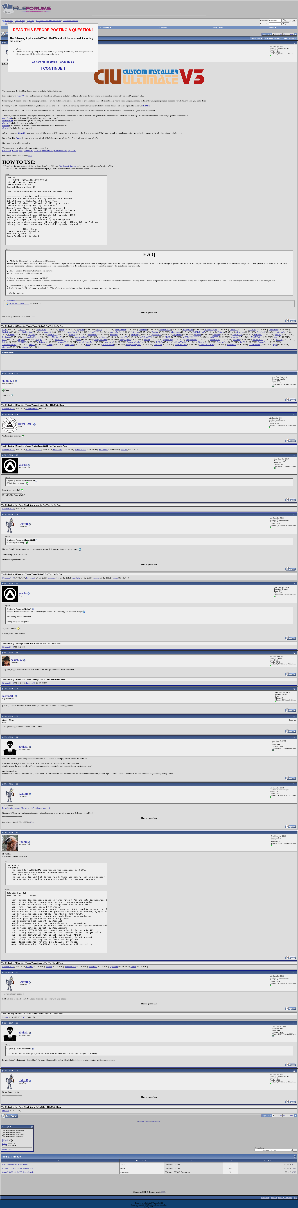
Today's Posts (217, 27)
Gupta (18, 138)
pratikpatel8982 (100, 339)
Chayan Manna (60, 150)
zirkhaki (25, 347)
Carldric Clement (33, 449)
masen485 (8, 696)
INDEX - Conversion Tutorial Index (15, 1164)
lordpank (6, 337)
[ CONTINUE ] (53, 68)
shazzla (96, 578)
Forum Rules (6, 1149)
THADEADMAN (9, 344)
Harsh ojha (51, 334)
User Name (264, 20)
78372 (22, 329)
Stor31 (242, 342)
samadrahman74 (85, 342)
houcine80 (28, 150)
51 (284, 34)
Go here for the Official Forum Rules (53, 62)
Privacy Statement (285, 1198)
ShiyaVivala (180, 342)
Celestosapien (211, 329)
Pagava (39, 339)
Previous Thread (144, 1121)
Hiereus (72, 334)
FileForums (9, 21)
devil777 (94, 332)
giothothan (282, 332)
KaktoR (23, 524)
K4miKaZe (237, 334)
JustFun (216, 334)
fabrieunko (175, 332)
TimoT (32, 344)
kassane (278, 334)
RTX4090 (22, 342)
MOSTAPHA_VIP (190, 337)
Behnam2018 (165, 329)
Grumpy (11, 334)
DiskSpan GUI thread (68, 166)
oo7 (4, 339)
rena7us (279, 339)
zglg (275, 344)
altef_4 (5, 123)
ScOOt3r (159, 342)
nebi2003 (214, 337)
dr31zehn (135, 332)
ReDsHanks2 (258, 339)
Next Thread (155, 1121)
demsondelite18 (70, 332)
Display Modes (288, 38)
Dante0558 (273, 329)
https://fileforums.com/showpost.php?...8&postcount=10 (26, 808)
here (30, 155)
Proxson (147, 339)
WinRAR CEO (181, 344)
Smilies (4, 1142)
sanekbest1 (109, 342)
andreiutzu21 (120, 329)
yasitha (124, 449)
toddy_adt (69, 344)
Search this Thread (272, 38)
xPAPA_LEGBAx (206, 344)
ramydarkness (191, 339)
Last (291, 34)
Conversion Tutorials (70, 21)
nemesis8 (235, 337)
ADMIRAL (41, 329)
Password (263, 24)
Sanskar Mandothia (135, 342)
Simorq (5, 125)
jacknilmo (156, 334)
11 (281, 34)
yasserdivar (231, 344)
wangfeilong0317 (133, 344)
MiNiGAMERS (146, 337)
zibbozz (5, 347)
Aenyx (61, 329)
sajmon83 (72, 150)
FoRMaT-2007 (198, 332)
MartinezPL (57, 337)
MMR (167, 337)
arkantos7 (143, 329)
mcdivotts (103, 337)
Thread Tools (255, 38)
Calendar (163, 27)
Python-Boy (168, 339)
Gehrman (240, 332)
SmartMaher (222, 342)
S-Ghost (42, 342)
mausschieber (47, 150)
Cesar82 (6, 128)
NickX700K (256, 337)
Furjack (220, 332)
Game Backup (20, 21)
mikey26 (123, 337)
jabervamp (135, 334)
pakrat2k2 (6, 150)
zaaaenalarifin (254, 344)
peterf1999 (7, 118)
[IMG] (4, 1144)
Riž (3, 342)
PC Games (30, 21)
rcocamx (236, 339)
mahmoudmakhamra (31, 337)
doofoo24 (114, 332)
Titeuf (49, 344)
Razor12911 (7, 120)
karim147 (258, 334)
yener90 (20, 96)
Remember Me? (290, 21)
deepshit (47, 332)
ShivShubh (103, 449)
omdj (21, 150)
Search (271, 27)
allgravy (80, 329)
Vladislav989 (108, 344)
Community (104, 27)
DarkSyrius (27, 332)
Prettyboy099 (125, 339)
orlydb (21, 339)
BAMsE (146, 106)
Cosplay (252, 329)
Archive (274, 1198)
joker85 (197, 334)
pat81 (78, 339)
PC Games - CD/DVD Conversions (48, 21)
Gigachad (261, 332)
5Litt (4, 329)
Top (295, 1198)
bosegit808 (188, 329)
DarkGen (6, 332)
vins (88, 344)
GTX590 (37, 150)
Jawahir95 (177, 334)
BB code (5, 1140)
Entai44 (154, 332)
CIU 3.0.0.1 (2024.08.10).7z (19, 304)
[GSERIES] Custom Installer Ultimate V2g (17, 1168)
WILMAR (158, 344)
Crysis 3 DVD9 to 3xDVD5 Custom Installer (18, 1172)
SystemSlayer (263, 342)
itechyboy (114, 334)
